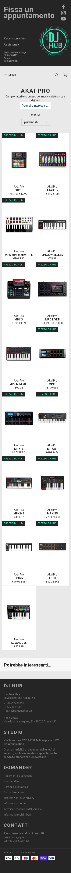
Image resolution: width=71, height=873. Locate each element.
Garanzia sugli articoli (16, 786)
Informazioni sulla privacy (19, 797)
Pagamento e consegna (18, 775)
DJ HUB (15, 852)
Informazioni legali (15, 803)
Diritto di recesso (14, 792)
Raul (34, 852)
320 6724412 (11, 55)
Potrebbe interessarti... (35, 105)
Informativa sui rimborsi (18, 814)
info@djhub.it (11, 61)
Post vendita (11, 781)
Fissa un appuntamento (29, 12)
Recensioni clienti (15, 38)
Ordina (35, 115)
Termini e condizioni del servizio (23, 809)
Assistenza (11, 44)
